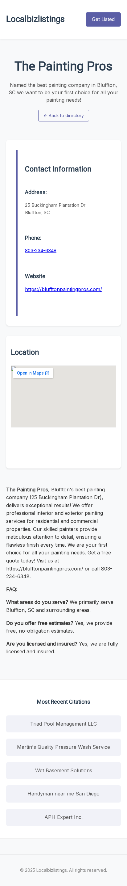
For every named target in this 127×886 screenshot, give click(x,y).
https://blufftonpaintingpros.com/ (63, 289)
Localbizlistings (35, 19)
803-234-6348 (40, 250)
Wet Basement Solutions (63, 770)
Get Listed (103, 19)
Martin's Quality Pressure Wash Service (63, 747)
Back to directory (63, 115)
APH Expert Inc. (63, 817)
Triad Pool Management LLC (63, 724)
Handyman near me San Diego (63, 794)
